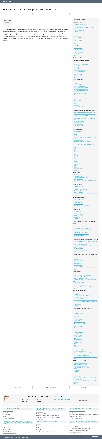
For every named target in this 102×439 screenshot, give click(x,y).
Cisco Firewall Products (79, 37)
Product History (77, 36)
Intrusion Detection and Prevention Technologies (84, 27)
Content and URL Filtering (79, 86)
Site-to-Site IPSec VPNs (79, 259)
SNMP (75, 163)
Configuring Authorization (79, 121)
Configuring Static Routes (79, 100)
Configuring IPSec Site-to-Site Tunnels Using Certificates (85, 300)
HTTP (75, 147)
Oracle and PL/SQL (74, 426)
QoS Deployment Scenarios (79, 215)
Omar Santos (60, 399)
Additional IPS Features (79, 235)
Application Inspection (78, 131)
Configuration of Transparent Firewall (81, 190)
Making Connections (8, 411)
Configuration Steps (78, 262)
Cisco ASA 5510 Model (78, 49)
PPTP (75, 154)
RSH (75, 157)
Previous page (18, 14)
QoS (75, 345)
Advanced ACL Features (79, 84)
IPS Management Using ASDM (80, 351)
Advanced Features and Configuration (82, 250)
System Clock (77, 320)
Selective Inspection (78, 135)
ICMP (75, 148)
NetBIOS (76, 153)
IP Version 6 (76, 68)
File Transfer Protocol (78, 142)
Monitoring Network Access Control (81, 89)
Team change (6, 429)
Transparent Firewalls (78, 186)
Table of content (51, 14)
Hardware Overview (78, 48)
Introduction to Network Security (80, 24)
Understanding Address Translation (81, 90)
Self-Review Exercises (75, 416)
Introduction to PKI (77, 294)
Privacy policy (95, 436)
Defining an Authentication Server (81, 115)
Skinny (75, 161)
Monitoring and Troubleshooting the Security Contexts (85, 180)
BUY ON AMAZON (83, 400)
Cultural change (7, 431)
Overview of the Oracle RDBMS (77, 425)
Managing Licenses (78, 65)
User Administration (78, 247)
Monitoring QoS (77, 217)
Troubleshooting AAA (78, 125)
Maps (4, 416)
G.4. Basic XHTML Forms (75, 418)
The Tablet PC (39, 412)
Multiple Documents (8, 412)
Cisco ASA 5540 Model (78, 52)
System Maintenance (78, 74)
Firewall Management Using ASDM (81, 332)
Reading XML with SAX (8, 418)
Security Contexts (77, 174)
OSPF (75, 103)
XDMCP (75, 167)
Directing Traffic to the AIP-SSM (80, 232)
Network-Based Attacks (78, 28)
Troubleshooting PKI (78, 304)
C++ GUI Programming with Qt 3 (11, 408)
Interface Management (78, 319)
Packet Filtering (77, 83)
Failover (75, 343)
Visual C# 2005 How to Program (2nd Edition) (81, 408)
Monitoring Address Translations (80, 93)
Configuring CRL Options (79, 298)
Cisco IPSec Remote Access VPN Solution (82, 275)
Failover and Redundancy (79, 199)
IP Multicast (76, 105)
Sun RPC (76, 155)
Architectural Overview (78, 176)
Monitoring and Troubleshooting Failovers (82, 205)
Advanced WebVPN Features (80, 284)
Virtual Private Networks (79, 30)
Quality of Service (77, 211)
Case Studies (77, 376)
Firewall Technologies (78, 26)
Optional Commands (78, 265)
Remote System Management (80, 72)
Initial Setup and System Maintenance (81, 63)
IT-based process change (9, 433)
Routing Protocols (77, 336)
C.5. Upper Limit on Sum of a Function (45, 431)
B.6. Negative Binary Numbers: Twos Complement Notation (84, 414)
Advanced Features (78, 263)
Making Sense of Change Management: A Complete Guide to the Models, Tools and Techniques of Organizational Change (18, 422)
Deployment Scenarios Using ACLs (81, 87)
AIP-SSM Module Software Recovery (81, 234)
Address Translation (78, 335)
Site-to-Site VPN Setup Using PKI (81, 366)
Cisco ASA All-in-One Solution (80, 42)
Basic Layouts (6, 414)
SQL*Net (76, 164)
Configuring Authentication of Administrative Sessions (85, 116)
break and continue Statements (77, 411)
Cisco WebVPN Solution (79, 282)
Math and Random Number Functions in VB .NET (48, 415)
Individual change (7, 427)
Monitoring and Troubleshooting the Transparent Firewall (85, 193)
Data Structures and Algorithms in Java (47, 421)
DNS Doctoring (77, 91)
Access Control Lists (78, 333)
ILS (74, 150)
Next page (84, 14)
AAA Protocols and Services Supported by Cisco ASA (85, 114)
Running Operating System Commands (78, 430)
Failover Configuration (78, 202)
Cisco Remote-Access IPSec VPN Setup (82, 367)
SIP (74, 160)
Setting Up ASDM (77, 314)
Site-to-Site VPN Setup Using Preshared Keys (83, 364)
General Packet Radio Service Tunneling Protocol (84, 144)
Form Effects (39, 419)
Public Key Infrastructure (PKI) (80, 292)
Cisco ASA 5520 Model (78, 50)
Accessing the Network (75, 432)
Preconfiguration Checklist (79, 260)
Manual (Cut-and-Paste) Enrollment (81, 297)
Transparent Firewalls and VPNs (80, 189)
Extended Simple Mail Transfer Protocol (82, 141)
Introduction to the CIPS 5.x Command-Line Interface (84, 245)
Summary (7, 22)
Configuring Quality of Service (80, 214)
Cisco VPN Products (78, 40)
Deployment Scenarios (78, 106)
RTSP (75, 158)
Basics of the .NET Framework (43, 413)
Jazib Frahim (67, 399)
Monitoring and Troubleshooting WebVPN (82, 286)
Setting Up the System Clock (80, 70)
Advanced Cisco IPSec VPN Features (81, 276)
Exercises (71, 412)
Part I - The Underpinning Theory (11, 425)
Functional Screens (78, 317)
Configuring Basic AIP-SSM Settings (81, 355)
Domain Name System (78, 140)
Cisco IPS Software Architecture (80, 244)
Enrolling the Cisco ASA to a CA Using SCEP (83, 295)
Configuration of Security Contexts (81, 177)
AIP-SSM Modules (77, 53)
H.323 (75, 145)
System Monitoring (78, 75)
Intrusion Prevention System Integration (82, 228)
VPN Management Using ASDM (80, 363)
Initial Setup (76, 67)
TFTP (75, 165)
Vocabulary (39, 425)
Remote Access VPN (78, 273)
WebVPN (76, 368)
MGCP (75, 151)
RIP (75, 102)
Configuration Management (79, 71)
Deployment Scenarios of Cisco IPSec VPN (83, 278)
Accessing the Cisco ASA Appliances (81, 64)
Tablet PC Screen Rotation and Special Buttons (48, 417)
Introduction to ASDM (78, 313)
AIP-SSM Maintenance (78, 248)
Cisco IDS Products (78, 39)
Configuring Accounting (79, 122)
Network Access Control (79, 81)
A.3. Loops (39, 429)
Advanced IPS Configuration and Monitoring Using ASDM (85, 357)
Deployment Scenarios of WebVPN (81, 285)
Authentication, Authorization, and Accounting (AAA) (84, 112)
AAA (75, 338)
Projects (38, 427)
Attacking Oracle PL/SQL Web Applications (80, 428)
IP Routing (76, 99)
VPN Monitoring (77, 370)
